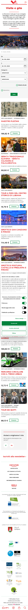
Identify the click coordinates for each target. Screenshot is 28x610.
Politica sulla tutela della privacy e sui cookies (13, 602)
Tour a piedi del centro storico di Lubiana (13, 194)
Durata (3, 76)
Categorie (4, 70)
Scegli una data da (14, 59)
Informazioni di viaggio (14, 480)
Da (2, 56)
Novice (14, 488)
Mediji (14, 485)
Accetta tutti (14, 323)
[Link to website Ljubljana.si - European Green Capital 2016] (14, 544)
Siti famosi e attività (14, 471)
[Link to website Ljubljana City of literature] (14, 553)
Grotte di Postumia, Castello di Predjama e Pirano (13, 267)
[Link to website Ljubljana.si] (14, 529)
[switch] (24, 303)
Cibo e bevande (14, 477)
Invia (14, 94)
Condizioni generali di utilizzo (14, 600)
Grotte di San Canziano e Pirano (14, 231)
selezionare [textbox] (5, 72)
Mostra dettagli (19, 318)
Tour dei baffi (8, 410)
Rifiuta (14, 333)
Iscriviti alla (14, 456)
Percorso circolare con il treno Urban (12, 373)
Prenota (15, 133)
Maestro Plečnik (10, 121)
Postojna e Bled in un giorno (12, 337)
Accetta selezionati (14, 328)
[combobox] (14, 73)
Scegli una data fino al (14, 66)
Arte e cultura (14, 474)
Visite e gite (14, 468)
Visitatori (14, 465)
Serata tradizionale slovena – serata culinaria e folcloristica (12, 159)
